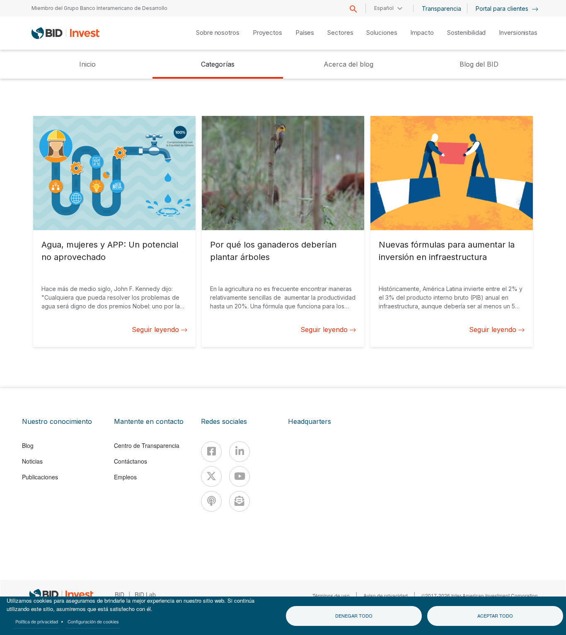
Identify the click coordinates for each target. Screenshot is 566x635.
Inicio (87, 64)
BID (119, 594)
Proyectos (267, 32)
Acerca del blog (348, 64)
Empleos (125, 477)
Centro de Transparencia (146, 445)
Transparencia (441, 8)
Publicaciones (40, 477)
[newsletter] (239, 501)
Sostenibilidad (466, 32)
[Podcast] (211, 501)
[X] (211, 476)
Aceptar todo (495, 615)
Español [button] (384, 8)
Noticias (32, 461)
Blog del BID (479, 64)
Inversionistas (518, 32)
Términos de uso (331, 595)
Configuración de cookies (93, 621)
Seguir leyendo (155, 329)
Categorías (218, 64)
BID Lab (145, 594)
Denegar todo (353, 615)
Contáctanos (130, 461)
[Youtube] (239, 476)
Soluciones (381, 32)
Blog (28, 445)
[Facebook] (211, 451)
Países (304, 32)
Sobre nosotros (217, 32)
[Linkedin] (239, 451)
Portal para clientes (503, 8)
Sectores (340, 32)
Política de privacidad (36, 621)
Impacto (421, 32)
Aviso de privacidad (385, 595)
